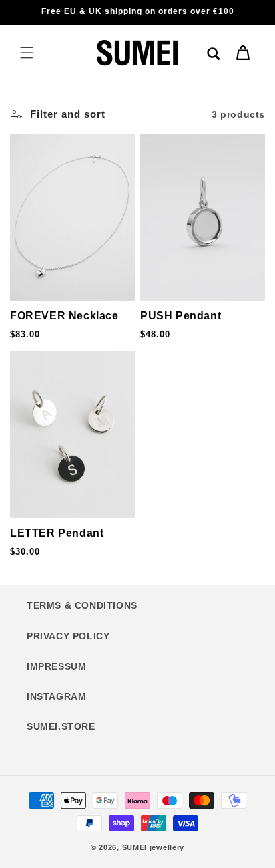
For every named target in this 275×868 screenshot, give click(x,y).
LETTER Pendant (56, 533)
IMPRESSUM (56, 666)
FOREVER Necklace (64, 315)
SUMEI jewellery (153, 847)
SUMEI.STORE (61, 726)
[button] (26, 52)
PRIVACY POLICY (68, 636)
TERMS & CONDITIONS (82, 605)
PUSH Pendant (180, 315)
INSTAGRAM (56, 696)
